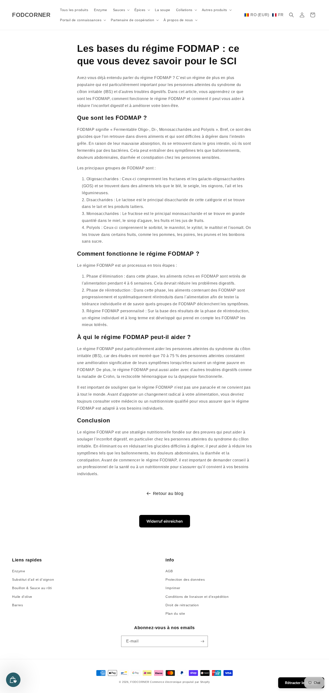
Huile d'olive (22, 597)
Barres (17, 605)
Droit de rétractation (182, 605)
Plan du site (175, 613)
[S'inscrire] (202, 641)
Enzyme (18, 571)
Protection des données (185, 579)
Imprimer (172, 588)
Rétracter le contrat (301, 683)
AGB (169, 571)
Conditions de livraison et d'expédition (197, 597)
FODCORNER (139, 681)
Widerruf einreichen (164, 521)
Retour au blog (168, 493)
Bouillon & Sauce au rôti (32, 588)
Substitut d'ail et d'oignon (33, 579)
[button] (121, 10)
